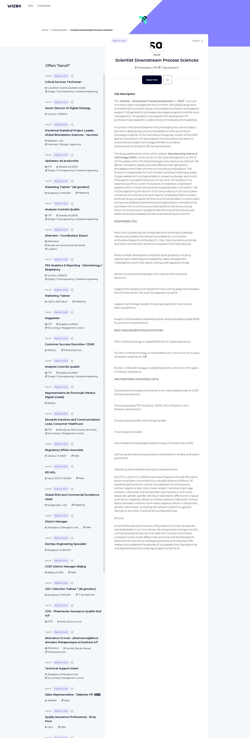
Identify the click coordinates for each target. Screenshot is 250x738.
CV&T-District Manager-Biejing (65, 566)
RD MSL (50, 472)
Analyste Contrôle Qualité (62, 209)
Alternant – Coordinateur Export (66, 235)
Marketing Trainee (57, 295)
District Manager (56, 521)
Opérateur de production (62, 160)
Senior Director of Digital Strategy (68, 108)
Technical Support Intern (62, 668)
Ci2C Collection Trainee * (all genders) (70, 589)
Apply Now (152, 79)
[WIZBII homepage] (14, 6)
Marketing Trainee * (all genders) (67, 187)
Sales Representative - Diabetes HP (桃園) (73, 694)
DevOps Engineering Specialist (65, 544)
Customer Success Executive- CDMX (69, 344)
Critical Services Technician (63, 82)
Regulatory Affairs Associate (64, 450)
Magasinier (52, 318)
